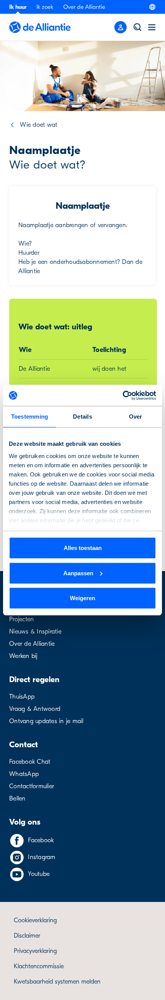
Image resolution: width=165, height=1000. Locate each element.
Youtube (39, 874)
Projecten (21, 619)
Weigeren (82, 598)
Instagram (41, 857)
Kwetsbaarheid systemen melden (57, 981)
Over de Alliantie (84, 6)
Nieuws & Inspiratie (35, 631)
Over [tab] (135, 416)
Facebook (41, 840)
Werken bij (23, 656)
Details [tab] (82, 416)
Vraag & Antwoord (34, 708)
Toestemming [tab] (29, 416)
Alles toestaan (83, 548)
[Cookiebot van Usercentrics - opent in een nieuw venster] (122, 395)
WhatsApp (24, 774)
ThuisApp (22, 696)
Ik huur (17, 6)
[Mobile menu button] (120, 27)
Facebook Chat (29, 761)
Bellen (17, 798)
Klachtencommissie (39, 966)
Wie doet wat (38, 124)
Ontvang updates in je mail (46, 721)
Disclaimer (27, 935)
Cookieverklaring (35, 920)
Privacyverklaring (35, 951)
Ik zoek (44, 6)
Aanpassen (78, 573)
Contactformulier (31, 786)
